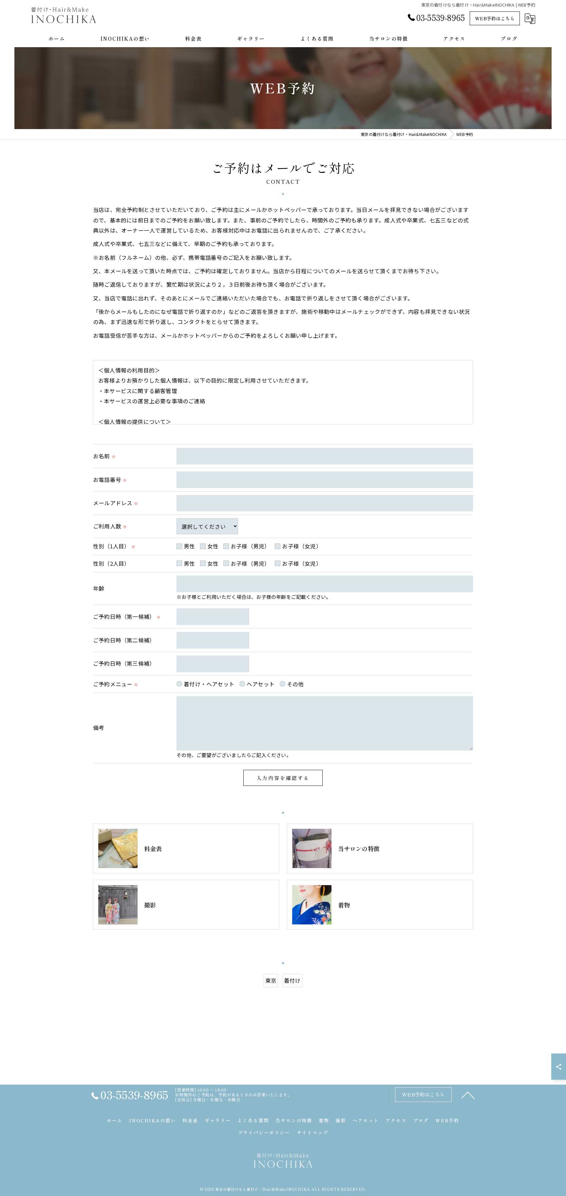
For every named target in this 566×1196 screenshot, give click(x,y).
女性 (212, 546)
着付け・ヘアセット (209, 684)
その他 (295, 684)
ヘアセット (261, 684)
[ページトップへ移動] (468, 1094)
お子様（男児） (250, 546)
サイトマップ (312, 1132)
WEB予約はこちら (495, 18)
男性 (189, 546)
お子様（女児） (301, 546)
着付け (292, 980)
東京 (270, 980)
